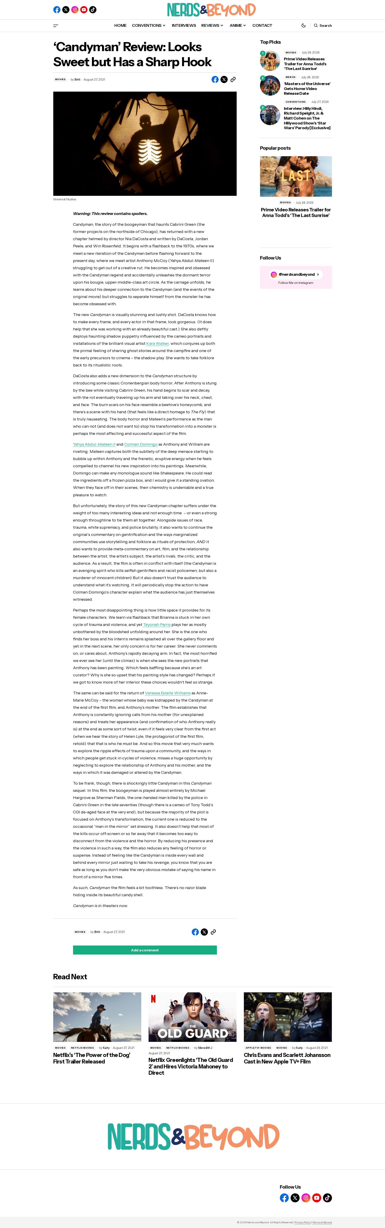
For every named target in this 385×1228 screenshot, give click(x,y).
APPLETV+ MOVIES (258, 1047)
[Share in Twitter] (224, 79)
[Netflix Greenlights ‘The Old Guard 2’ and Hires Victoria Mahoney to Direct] (193, 1017)
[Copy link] (233, 79)
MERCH (291, 77)
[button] (55, 25)
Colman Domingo (141, 444)
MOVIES (60, 79)
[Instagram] (74, 9)
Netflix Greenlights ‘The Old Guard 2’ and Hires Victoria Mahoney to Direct (191, 1066)
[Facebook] (56, 9)
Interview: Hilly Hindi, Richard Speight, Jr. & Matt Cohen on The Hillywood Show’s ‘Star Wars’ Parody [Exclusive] (307, 118)
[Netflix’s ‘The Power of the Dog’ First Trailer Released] (97, 1017)
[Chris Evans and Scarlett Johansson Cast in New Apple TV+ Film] (288, 1017)
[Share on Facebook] (215, 79)
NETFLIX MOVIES (82, 1047)
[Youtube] (83, 9)
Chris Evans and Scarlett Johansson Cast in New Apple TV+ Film (287, 1058)
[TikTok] (92, 9)
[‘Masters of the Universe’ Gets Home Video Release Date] (270, 85)
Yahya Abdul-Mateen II (94, 444)
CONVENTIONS (296, 101)
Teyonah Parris (157, 624)
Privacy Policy (302, 1222)
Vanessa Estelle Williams (168, 693)
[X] (65, 9)
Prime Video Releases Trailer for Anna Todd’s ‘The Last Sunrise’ (305, 64)
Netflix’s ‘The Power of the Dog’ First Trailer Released (91, 1058)
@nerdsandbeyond (297, 274)
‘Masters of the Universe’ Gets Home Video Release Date (307, 88)
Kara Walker (157, 343)
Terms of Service (322, 1222)
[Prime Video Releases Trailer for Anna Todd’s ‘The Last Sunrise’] (270, 61)
